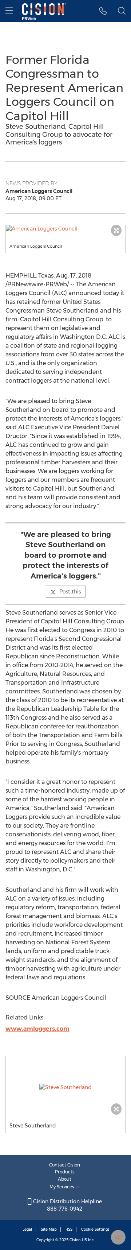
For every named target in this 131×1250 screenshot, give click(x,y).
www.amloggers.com (37, 1028)
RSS (69, 1229)
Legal (27, 1229)
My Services (62, 1186)
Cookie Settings (95, 1229)
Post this (70, 591)
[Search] (121, 11)
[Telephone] (103, 11)
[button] (65, 228)
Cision (75, 1240)
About (64, 1179)
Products (65, 1171)
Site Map (49, 1229)
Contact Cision (64, 1165)
